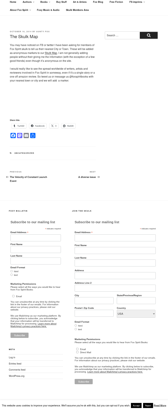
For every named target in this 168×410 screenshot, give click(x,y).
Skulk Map (51, 53)
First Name (16, 244)
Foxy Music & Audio (48, 9)
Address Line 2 (83, 283)
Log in (12, 357)
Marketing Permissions (23, 284)
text (16, 275)
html (16, 271)
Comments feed (17, 369)
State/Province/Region (129, 295)
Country (121, 308)
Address (79, 270)
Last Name (16, 255)
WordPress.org (16, 375)
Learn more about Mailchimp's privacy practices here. (33, 325)
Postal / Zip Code (84, 308)
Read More (160, 405)
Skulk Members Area (77, 9)
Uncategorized (24, 153)
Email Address (19, 232)
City (77, 295)
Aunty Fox (43, 31)
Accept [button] (136, 405)
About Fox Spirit (19, 9)
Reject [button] (148, 405)
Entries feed (15, 363)
